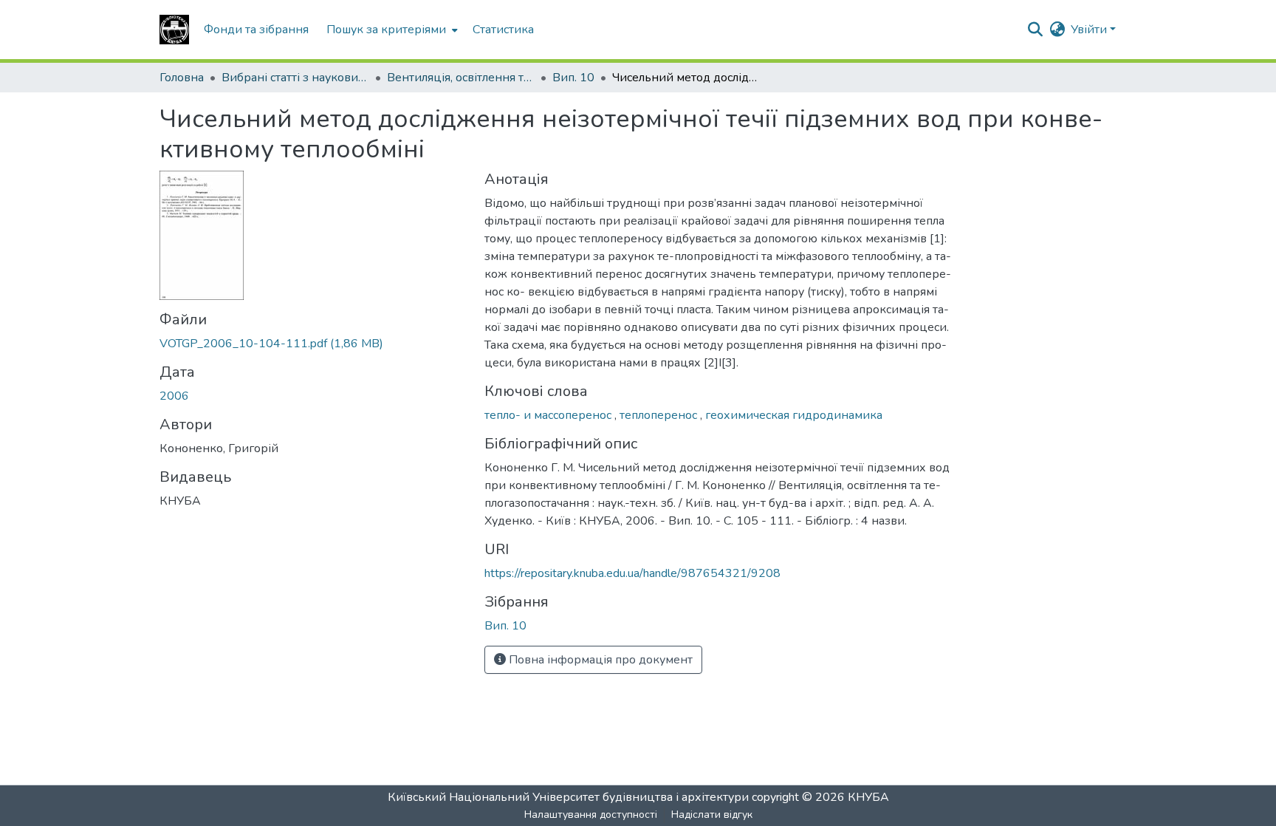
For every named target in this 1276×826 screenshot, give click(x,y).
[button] (174, 29)
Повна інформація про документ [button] (599, 660)
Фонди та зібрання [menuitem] (256, 29)
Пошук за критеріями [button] (386, 29)
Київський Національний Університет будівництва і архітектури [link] (568, 797)
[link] (313, 343)
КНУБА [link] (868, 797)
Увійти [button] (1090, 29)
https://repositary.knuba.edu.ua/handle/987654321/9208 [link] (632, 573)
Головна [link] (182, 77)
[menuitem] (390, 29)
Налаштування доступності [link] (590, 815)
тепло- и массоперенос (549, 415)
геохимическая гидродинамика (793, 415)
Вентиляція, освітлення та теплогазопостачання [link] (461, 77)
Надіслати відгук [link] (711, 815)
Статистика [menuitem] (503, 29)
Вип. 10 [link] (573, 77)
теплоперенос (660, 415)
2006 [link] (174, 396)
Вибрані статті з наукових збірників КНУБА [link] (295, 77)
